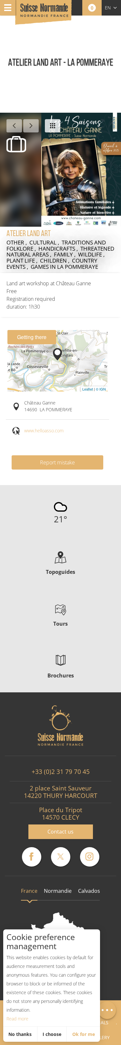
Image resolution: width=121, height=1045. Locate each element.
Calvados (89, 890)
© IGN (101, 389)
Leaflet (87, 389)
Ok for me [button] (83, 1034)
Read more (17, 1019)
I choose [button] (52, 1034)
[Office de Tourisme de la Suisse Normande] (44, 13)
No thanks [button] (20, 1034)
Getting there (31, 337)
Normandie (58, 890)
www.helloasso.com (44, 430)
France (29, 890)
